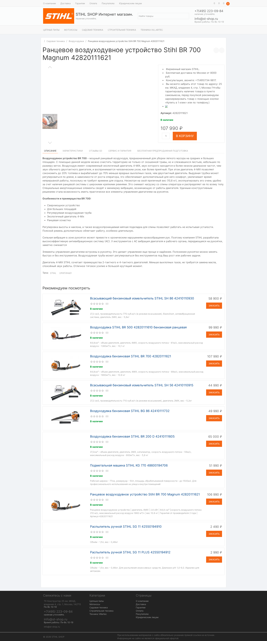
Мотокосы (70, 29)
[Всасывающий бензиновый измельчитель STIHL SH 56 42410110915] (66, 392)
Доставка (65, 3)
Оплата (93, 3)
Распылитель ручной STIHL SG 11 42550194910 (126, 526)
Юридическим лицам (130, 3)
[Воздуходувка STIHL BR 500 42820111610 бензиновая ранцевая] (66, 336)
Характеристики (73, 150)
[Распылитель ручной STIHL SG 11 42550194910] (66, 533)
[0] (210, 3)
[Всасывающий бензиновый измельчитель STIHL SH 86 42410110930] (66, 307)
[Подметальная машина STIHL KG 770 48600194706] (66, 474)
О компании (49, 3)
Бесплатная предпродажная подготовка (162, 150)
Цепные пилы (51, 29)
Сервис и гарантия (119, 150)
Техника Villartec (152, 29)
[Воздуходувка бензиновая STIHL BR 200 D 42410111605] (66, 445)
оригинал (65, 273)
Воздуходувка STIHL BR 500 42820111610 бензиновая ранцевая (138, 327)
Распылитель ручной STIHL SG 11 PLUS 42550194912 (130, 552)
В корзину (185, 136)
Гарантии (80, 3)
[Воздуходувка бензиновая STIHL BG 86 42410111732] (66, 418)
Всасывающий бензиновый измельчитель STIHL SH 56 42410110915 (141, 385)
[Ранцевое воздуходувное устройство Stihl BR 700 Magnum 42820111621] (66, 504)
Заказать (214, 305)
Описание (50, 150)
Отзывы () (95, 150)
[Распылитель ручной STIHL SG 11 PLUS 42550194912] (66, 561)
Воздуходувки (76, 41)
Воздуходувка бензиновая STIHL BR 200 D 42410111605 (132, 436)
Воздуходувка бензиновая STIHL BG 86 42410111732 (130, 411)
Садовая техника (92, 29)
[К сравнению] (216, 50)
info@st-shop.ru (206, 19)
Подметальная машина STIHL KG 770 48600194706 (129, 465)
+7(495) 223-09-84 (209, 11)
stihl (53, 273)
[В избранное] (222, 50)
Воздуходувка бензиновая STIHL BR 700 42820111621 (130, 356)
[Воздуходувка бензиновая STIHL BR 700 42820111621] (66, 365)
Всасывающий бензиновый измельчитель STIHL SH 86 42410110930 (142, 298)
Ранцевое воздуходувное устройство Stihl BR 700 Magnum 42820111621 (145, 494)
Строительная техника (122, 29)
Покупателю (108, 3)
